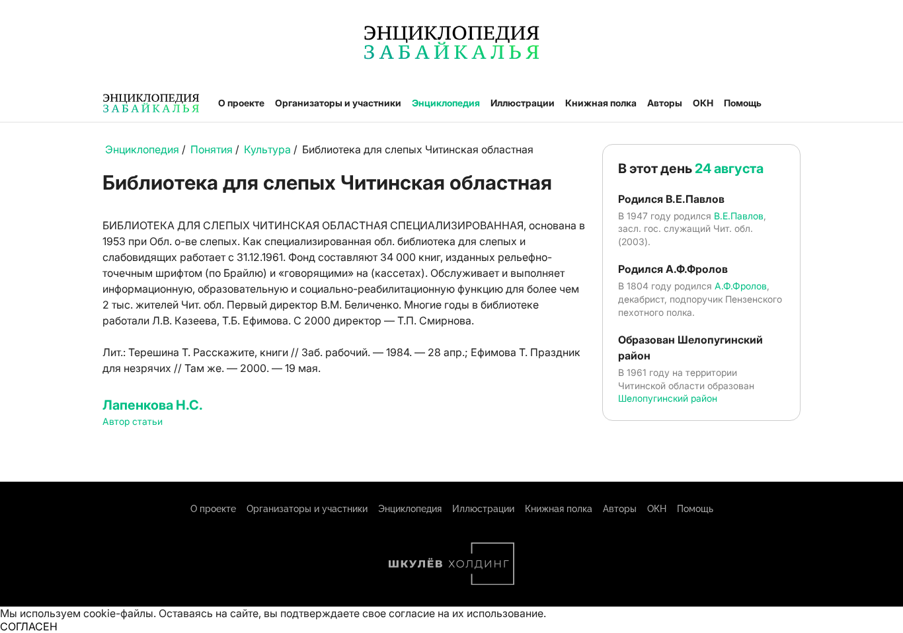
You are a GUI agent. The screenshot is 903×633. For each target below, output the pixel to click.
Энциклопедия (446, 102)
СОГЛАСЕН (29, 626)
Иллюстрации (523, 102)
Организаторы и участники (338, 102)
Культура (267, 149)
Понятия (211, 149)
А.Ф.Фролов (741, 285)
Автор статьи (132, 421)
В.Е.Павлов (739, 215)
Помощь (743, 102)
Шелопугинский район (667, 398)
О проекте (241, 102)
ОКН (703, 102)
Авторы (664, 102)
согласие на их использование (466, 613)
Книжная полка (601, 102)
